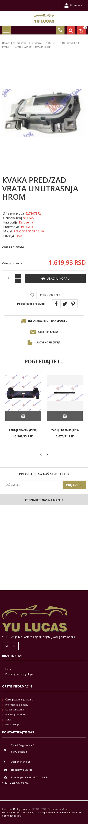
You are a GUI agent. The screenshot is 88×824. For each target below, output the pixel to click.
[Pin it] (73, 303)
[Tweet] (64, 303)
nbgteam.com (23, 809)
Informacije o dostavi (17, 704)
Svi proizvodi (20, 42)
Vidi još (10, 646)
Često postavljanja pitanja (19, 699)
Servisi (8, 719)
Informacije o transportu (47, 321)
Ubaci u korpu (57, 278)
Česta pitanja (48, 331)
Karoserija (36, 42)
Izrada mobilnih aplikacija (62, 812)
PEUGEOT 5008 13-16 (71, 42)
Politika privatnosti (15, 714)
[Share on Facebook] (56, 303)
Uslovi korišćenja (47, 342)
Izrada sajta (41, 812)
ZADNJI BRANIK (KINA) (23, 430)
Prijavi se (74, 485)
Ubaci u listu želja (49, 295)
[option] (23, 410)
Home (5, 42)
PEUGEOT (50, 42)
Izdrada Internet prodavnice (18, 812)
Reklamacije (12, 724)
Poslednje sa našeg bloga (19, 674)
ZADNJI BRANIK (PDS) (65, 430)
